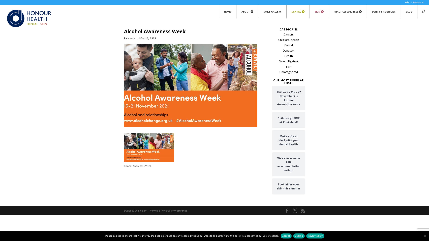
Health (288, 56)
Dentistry (288, 50)
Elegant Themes (148, 210)
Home (227, 11)
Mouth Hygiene (288, 61)
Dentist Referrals (384, 11)
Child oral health (288, 40)
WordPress (180, 210)
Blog (409, 11)
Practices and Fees (346, 11)
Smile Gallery (272, 11)
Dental (296, 11)
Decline (299, 235)
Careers (289, 34)
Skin (317, 11)
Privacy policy (315, 235)
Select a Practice (413, 3)
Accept (286, 235)
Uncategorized (288, 72)
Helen (132, 38)
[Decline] (424, 236)
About (245, 11)
